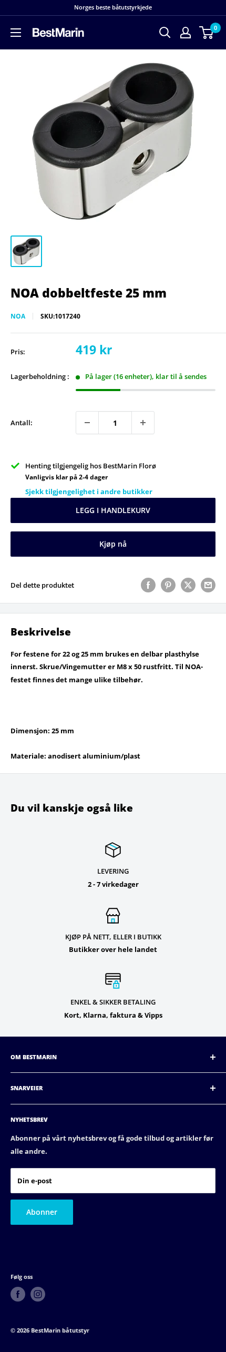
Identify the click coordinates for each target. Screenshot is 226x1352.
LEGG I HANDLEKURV (113, 510)
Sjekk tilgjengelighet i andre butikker (88, 491)
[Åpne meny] (16, 32)
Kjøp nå (113, 544)
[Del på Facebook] (148, 585)
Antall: (22, 422)
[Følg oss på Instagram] (37, 1294)
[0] (206, 32)
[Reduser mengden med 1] (87, 423)
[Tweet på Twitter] (188, 585)
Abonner (41, 1212)
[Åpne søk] (165, 32)
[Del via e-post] (208, 585)
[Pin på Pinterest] (168, 585)
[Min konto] (185, 32)
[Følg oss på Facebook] (18, 1294)
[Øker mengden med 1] (143, 423)
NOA (18, 316)
